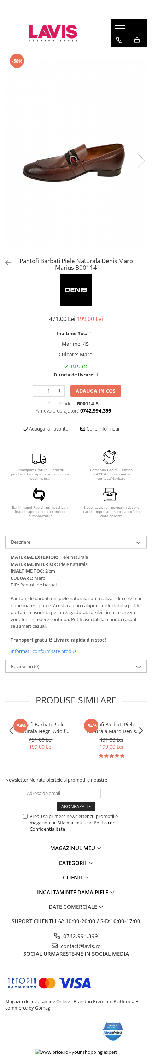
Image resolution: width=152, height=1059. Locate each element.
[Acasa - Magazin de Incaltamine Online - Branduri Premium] (53, 33)
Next (141, 160)
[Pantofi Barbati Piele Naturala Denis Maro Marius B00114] (76, 153)
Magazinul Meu (73, 848)
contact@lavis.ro (80, 945)
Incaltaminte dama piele (73, 892)
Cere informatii (102, 428)
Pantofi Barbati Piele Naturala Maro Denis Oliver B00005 (111, 728)
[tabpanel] (76, 153)
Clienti (73, 877)
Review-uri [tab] (25, 666)
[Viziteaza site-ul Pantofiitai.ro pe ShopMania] (113, 1031)
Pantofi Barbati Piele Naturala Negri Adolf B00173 (40, 728)
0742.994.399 (80, 936)
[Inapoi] (5, 263)
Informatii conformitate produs (43, 651)
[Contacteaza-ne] (119, 40)
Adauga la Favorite (48, 428)
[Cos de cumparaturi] (137, 40)
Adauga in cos (96, 390)
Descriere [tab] (20, 542)
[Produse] (121, 28)
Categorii (73, 862)
